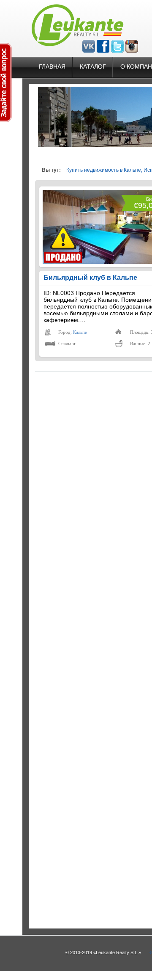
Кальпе (80, 332)
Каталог (93, 66)
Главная (52, 66)
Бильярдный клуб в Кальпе (90, 277)
